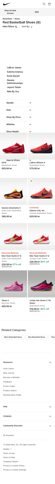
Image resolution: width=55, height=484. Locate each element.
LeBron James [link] (14, 67)
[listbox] (27, 26)
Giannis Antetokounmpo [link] (15, 81)
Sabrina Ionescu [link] (15, 72)
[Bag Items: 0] (49, 4)
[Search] (44, 4)
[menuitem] (8, 449)
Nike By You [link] (13, 91)
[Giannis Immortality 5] (13, 191)
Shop (37, 12)
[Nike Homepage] (7, 4)
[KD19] (13, 146)
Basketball (7, 19)
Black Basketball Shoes (13, 337)
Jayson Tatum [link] (14, 87)
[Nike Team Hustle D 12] (13, 236)
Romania (10, 435)
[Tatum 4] (13, 283)
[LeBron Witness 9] (41, 146)
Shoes (17, 19)
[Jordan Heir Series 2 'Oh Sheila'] (41, 283)
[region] (27, 116)
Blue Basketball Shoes (36, 337)
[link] (31, 181)
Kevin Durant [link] (13, 76)
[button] (19, 103)
